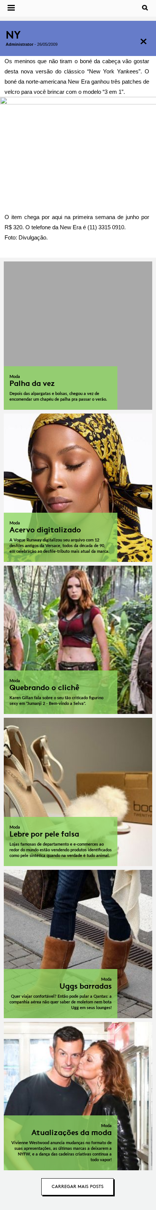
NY (13, 35)
